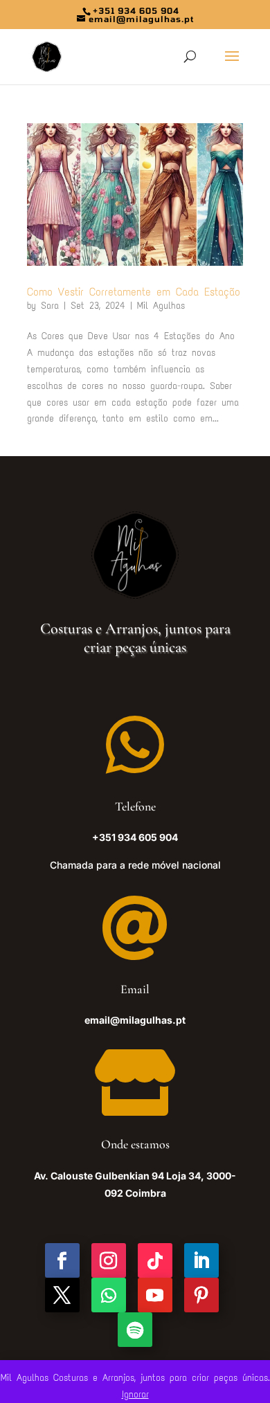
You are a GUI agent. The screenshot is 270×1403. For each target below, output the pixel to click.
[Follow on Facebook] (62, 1260)
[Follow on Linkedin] (201, 1260)
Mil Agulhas (161, 305)
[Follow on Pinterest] (201, 1295)
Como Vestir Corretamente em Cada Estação (133, 291)
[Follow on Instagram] (108, 1260)
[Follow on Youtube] (155, 1295)
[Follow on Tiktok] (155, 1260)
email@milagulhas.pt (135, 1020)
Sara (50, 305)
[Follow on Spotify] (135, 1329)
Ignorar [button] (135, 1394)
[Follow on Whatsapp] (108, 1295)
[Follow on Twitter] (62, 1295)
